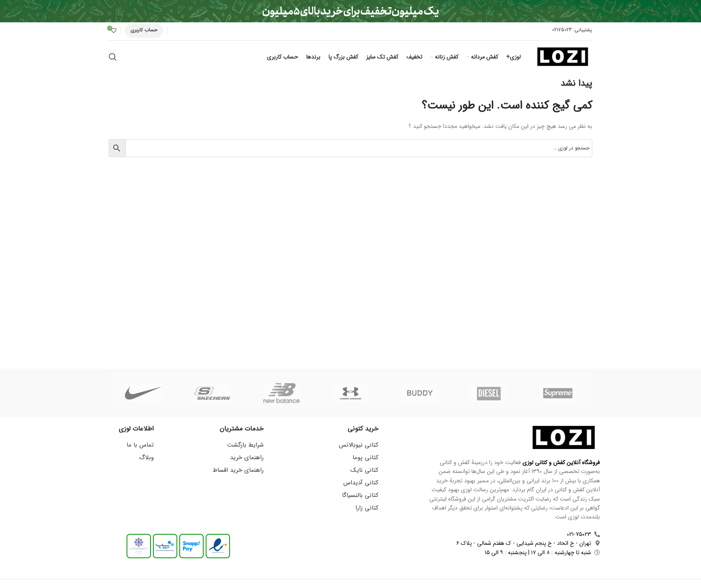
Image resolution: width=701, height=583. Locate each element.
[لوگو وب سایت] (562, 56)
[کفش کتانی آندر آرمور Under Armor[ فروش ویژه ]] (350, 393)
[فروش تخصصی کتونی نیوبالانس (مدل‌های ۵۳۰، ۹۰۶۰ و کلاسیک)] (281, 393)
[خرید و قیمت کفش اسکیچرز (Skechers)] (212, 393)
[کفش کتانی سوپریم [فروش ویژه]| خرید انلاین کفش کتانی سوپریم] (557, 393)
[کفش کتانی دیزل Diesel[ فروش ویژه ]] (488, 393)
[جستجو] (113, 57)
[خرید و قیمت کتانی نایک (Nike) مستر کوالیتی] (143, 393)
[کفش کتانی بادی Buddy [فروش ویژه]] (419, 393)
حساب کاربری (144, 30)
